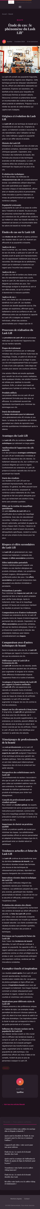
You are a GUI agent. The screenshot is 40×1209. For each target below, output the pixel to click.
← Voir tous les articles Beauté (13, 1104)
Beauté (11, 14)
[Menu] (20, 7)
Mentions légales (16, 1199)
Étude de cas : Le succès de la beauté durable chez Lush (18, 1153)
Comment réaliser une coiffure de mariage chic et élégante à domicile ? (20, 1130)
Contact (27, 1199)
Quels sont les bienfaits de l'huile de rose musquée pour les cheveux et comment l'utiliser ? (19, 1138)
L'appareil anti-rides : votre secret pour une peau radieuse (19, 1146)
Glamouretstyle (23, 2)
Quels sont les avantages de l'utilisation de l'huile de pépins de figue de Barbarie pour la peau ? (20, 1161)
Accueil (4, 14)
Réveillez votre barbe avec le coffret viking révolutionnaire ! (20, 1183)
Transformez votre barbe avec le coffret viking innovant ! (19, 1169)
